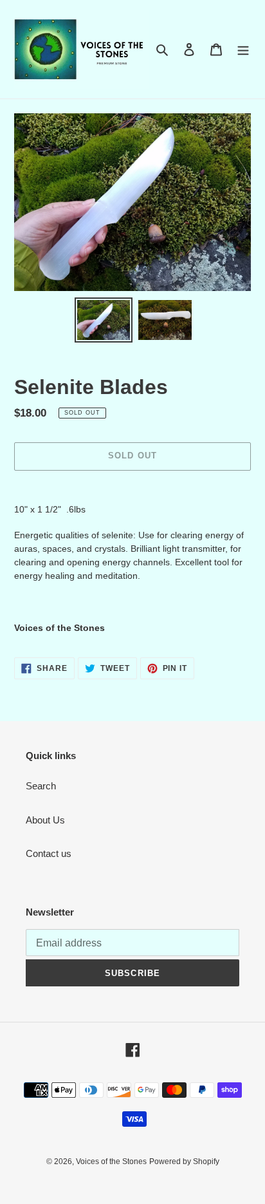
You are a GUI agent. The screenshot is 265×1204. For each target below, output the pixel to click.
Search (41, 785)
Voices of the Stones (111, 1161)
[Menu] (243, 49)
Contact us (48, 853)
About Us (45, 819)
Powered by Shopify (184, 1161)
